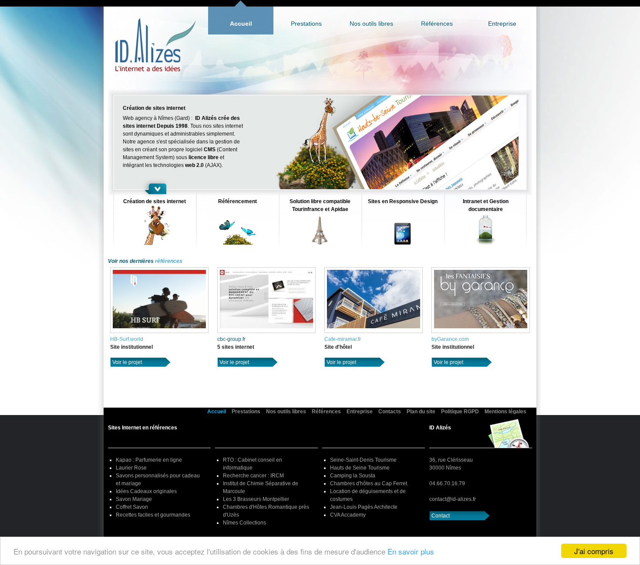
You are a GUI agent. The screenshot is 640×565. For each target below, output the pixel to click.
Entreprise (502, 23)
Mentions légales (505, 411)
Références (437, 23)
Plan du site (421, 411)
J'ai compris (593, 550)
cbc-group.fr (231, 339)
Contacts (389, 411)
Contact (440, 516)
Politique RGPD (460, 411)
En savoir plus (410, 551)
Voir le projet (127, 362)
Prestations (306, 23)
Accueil (241, 23)
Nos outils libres (371, 23)
